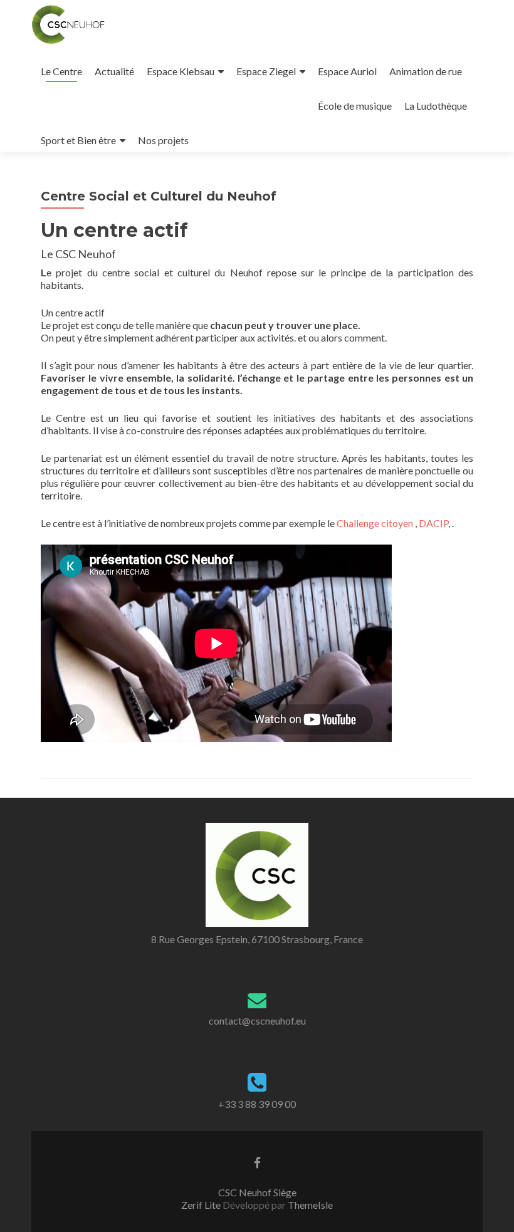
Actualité (114, 71)
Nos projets (163, 140)
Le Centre (61, 71)
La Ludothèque (435, 106)
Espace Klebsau (180, 71)
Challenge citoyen (375, 523)
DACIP (433, 523)
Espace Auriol (347, 71)
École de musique (355, 106)
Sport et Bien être (78, 140)
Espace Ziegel (266, 71)
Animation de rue (425, 71)
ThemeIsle (310, 1205)
